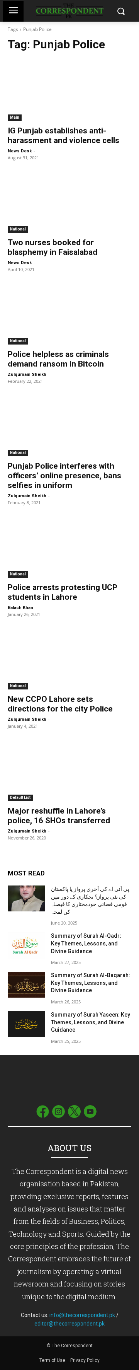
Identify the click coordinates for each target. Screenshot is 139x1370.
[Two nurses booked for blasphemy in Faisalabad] (69, 202)
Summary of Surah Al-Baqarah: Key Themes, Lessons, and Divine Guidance (90, 982)
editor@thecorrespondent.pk (69, 1324)
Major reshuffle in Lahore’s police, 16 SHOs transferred (59, 815)
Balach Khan (20, 607)
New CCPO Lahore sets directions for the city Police (60, 703)
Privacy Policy (85, 1360)
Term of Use (52, 1360)
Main (14, 117)
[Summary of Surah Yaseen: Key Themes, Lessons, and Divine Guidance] (26, 1024)
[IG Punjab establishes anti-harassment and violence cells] (69, 90)
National (18, 229)
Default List (20, 797)
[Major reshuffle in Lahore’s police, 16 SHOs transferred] (69, 770)
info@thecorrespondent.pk (82, 1315)
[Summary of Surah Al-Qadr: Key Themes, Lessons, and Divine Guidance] (26, 945)
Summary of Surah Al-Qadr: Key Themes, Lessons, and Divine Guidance (86, 943)
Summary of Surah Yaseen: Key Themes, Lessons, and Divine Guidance (90, 1022)
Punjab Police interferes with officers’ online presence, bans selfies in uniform (64, 475)
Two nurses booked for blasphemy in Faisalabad (52, 247)
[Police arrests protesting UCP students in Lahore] (69, 547)
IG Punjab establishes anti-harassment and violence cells (63, 135)
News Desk (20, 151)
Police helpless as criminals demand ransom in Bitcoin (58, 359)
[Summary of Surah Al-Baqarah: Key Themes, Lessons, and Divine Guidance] (26, 985)
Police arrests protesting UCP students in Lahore (62, 592)
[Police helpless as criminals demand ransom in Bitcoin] (69, 314)
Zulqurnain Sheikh (27, 374)
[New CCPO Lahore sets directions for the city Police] (69, 658)
